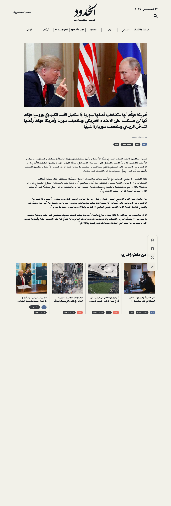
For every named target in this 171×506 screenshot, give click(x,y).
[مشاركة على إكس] (152, 257)
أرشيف (45, 30)
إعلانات (93, 30)
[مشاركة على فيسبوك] (152, 249)
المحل (29, 30)
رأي (109, 30)
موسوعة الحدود (77, 30)
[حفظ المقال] (152, 240)
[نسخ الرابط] (152, 266)
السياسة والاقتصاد (141, 30)
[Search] (156, 16)
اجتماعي (125, 30)
